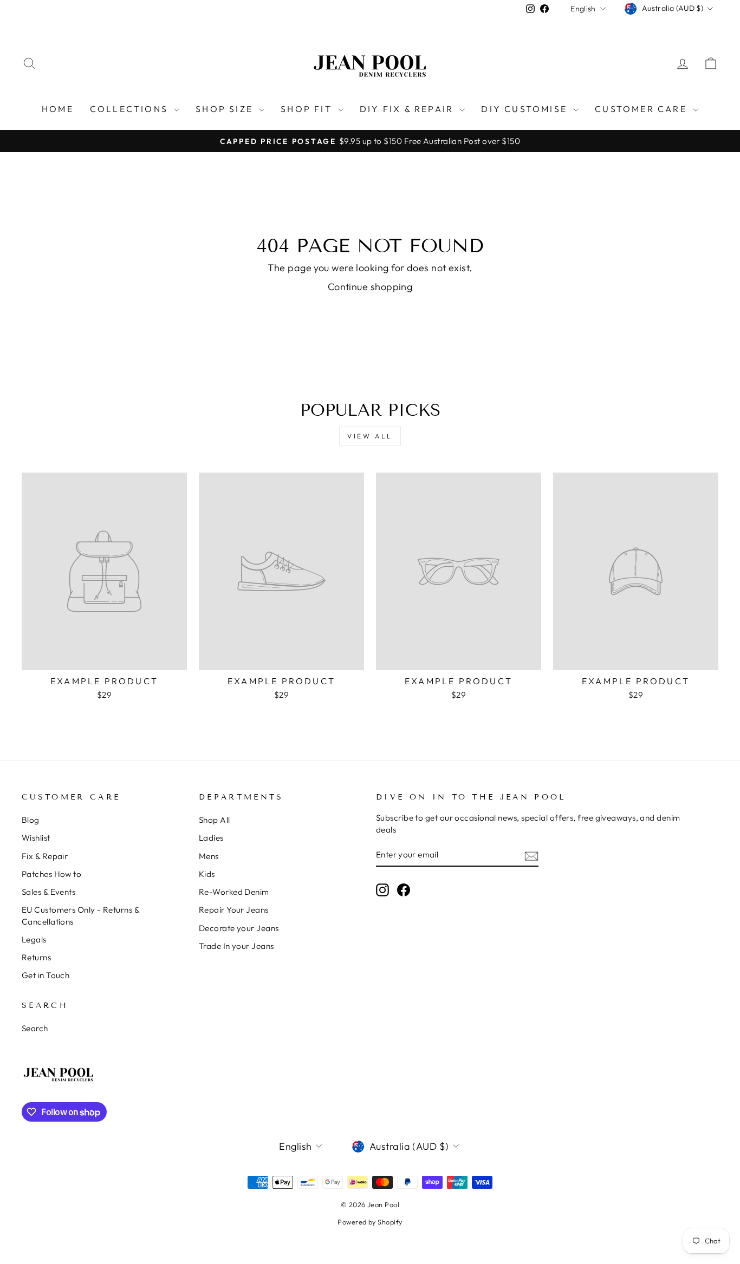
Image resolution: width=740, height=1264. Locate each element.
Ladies (211, 838)
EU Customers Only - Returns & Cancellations (80, 915)
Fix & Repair (45, 856)
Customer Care (642, 108)
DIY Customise (525, 108)
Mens (209, 856)
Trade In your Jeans (236, 946)
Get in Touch (45, 975)
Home (58, 108)
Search (35, 1028)
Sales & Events (48, 892)
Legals (34, 939)
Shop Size (226, 108)
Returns (36, 957)
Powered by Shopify (369, 1221)
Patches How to (51, 874)
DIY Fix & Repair (408, 108)
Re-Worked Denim (234, 892)
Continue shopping (370, 286)
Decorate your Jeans (239, 928)
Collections (130, 108)
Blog (31, 820)
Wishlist (36, 838)
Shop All (214, 820)
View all (370, 436)
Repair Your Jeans (234, 910)
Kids (207, 874)
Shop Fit (308, 108)
